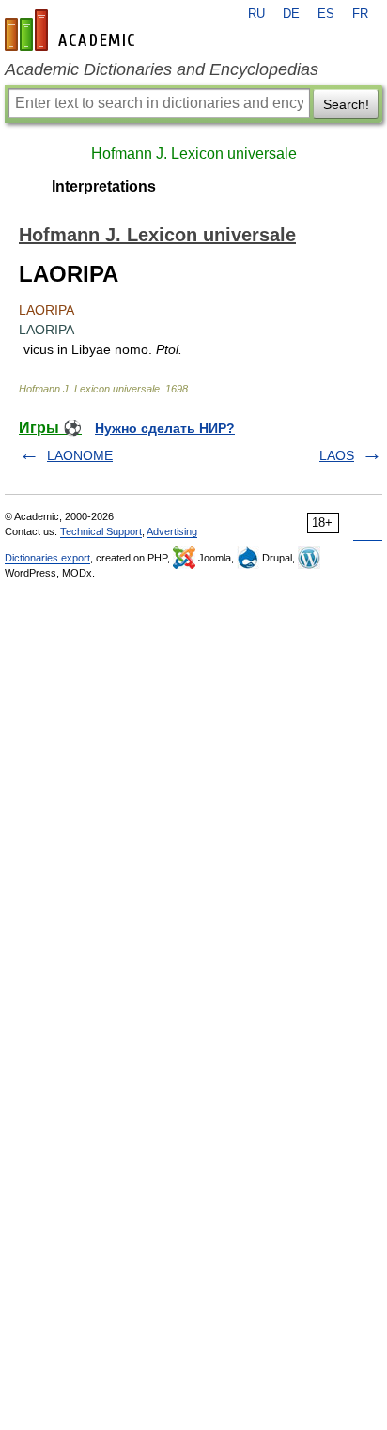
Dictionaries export (47, 557)
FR (360, 14)
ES (325, 14)
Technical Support (101, 531)
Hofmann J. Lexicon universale (194, 153)
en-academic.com (72, 30)
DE (291, 14)
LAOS (336, 455)
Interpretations (104, 186)
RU (256, 14)
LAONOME (80, 455)
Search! (346, 104)
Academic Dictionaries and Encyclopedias (161, 69)
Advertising (172, 531)
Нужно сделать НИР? (165, 428)
